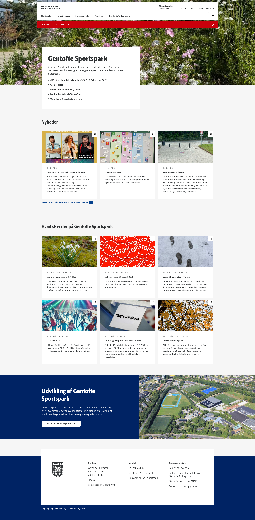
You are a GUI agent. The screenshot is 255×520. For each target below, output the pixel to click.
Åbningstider (181, 9)
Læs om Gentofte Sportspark (143, 478)
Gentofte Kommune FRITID (183, 481)
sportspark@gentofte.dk (141, 473)
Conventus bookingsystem (183, 486)
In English (210, 9)
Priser (192, 9)
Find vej (200, 9)
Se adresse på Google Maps (102, 485)
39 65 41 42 (138, 468)
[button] (213, 16)
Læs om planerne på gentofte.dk (61, 424)
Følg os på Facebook (179, 468)
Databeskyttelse (78, 509)
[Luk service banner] (213, 25)
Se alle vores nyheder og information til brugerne (65, 202)
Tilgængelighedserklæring (54, 509)
